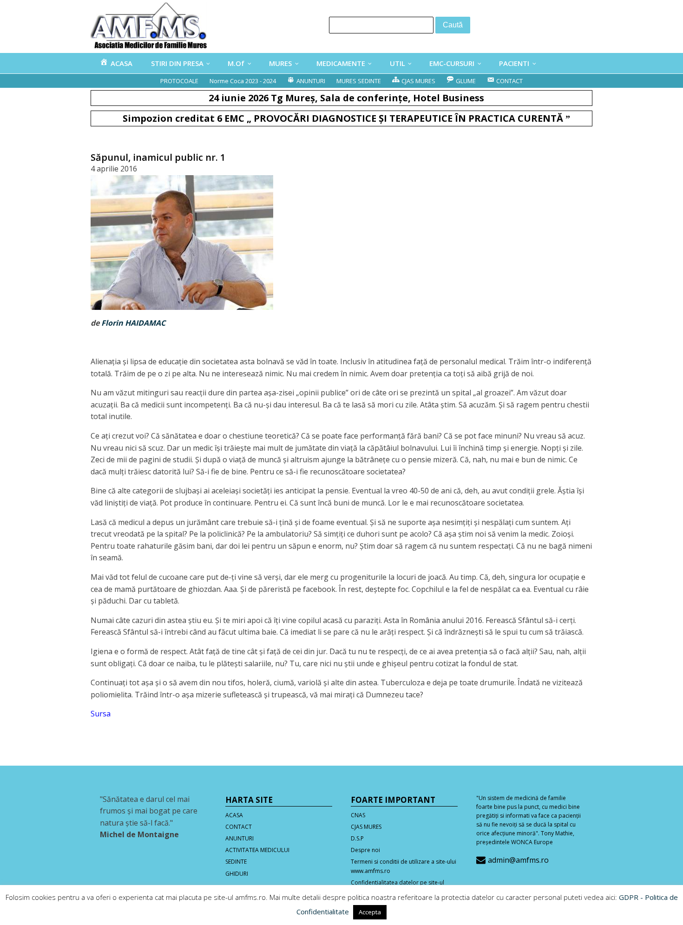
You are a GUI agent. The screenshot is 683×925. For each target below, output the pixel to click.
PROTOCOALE (179, 81)
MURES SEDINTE (358, 81)
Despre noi (365, 850)
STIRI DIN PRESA (177, 63)
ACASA (234, 815)
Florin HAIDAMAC (133, 323)
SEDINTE (236, 862)
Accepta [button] (370, 912)
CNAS (358, 815)
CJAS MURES (366, 827)
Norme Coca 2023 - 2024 (243, 81)
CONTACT (238, 827)
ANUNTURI (239, 838)
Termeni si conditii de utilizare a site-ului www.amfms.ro (403, 866)
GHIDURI (236, 874)
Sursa (101, 714)
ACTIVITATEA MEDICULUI (257, 850)
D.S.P (357, 838)
